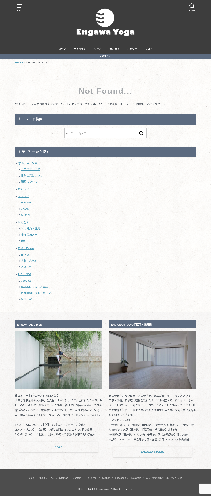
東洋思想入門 (29, 234)
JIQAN (25, 208)
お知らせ (106, 56)
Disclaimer (91, 478)
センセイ (114, 49)
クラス (98, 49)
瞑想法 (25, 240)
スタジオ (132, 49)
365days (26, 280)
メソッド (23, 196)
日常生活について (32, 175)
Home (30, 478)
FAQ (52, 478)
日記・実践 (24, 274)
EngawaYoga (103, 489)
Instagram (135, 478)
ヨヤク (62, 49)
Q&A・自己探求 (27, 163)
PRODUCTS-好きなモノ (36, 293)
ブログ (148, 49)
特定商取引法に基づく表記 (167, 478)
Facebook (120, 478)
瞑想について (29, 181)
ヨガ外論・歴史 (30, 228)
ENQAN (26, 202)
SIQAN (25, 215)
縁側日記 (26, 299)
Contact (77, 478)
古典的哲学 (28, 266)
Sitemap (63, 478)
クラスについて (30, 169)
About (42, 478)
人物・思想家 (29, 260)
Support (106, 478)
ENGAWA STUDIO (152, 451)
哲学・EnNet (26, 248)
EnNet (25, 254)
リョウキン (80, 49)
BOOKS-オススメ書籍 (34, 286)
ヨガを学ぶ (24, 222)
